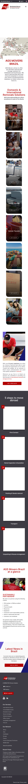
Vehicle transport (7, 716)
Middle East (6, 742)
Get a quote (8, 693)
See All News (14, 665)
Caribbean (5, 734)
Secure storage (7, 714)
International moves (8, 707)
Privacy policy (23, 782)
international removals (17, 377)
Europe (5, 736)
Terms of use (16, 782)
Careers (7, 689)
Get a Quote (14, 126)
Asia (4, 732)
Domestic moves (7, 712)
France (5, 738)
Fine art (5, 722)
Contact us (7, 686)
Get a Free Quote (12, 383)
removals (18, 371)
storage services (7, 379)
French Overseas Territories (10, 740)
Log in (21, 1)
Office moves (6, 718)
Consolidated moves (8, 709)
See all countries (7, 745)
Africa (4, 729)
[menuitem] (26, 1)
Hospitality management (9, 720)
